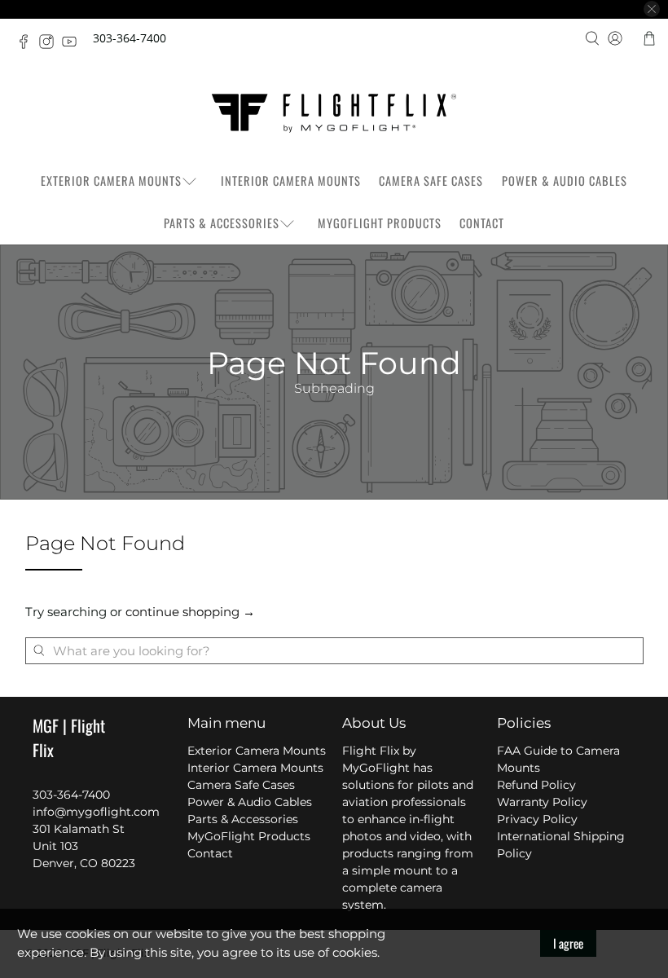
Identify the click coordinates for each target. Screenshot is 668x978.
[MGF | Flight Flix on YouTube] (73, 44)
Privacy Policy (537, 819)
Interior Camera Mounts (291, 180)
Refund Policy (536, 785)
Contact (481, 222)
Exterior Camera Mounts (111, 180)
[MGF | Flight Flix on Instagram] (50, 44)
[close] (652, 9)
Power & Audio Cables (564, 180)
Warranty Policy (542, 802)
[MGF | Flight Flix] (334, 113)
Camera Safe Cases (431, 180)
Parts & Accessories (221, 222)
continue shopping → (190, 611)
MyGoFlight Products (380, 222)
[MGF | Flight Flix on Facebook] (27, 44)
